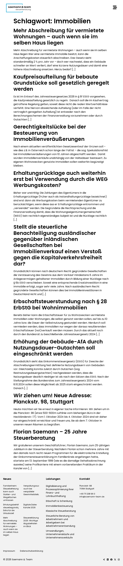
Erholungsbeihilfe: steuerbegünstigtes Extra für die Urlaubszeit (12, 509)
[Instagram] (119, 559)
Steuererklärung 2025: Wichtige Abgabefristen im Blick (31, 522)
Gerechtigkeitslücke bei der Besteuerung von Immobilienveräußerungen (49, 133)
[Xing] (104, 559)
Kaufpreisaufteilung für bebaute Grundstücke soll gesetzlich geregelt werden (61, 83)
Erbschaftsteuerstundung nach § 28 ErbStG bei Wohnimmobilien (60, 304)
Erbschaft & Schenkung (59, 501)
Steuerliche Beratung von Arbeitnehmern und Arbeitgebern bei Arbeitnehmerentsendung (60, 521)
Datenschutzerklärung (32, 550)
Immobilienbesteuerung (59, 506)
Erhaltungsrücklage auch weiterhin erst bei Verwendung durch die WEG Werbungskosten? (60, 179)
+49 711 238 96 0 (87, 493)
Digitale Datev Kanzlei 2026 (30, 506)
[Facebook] (111, 559)
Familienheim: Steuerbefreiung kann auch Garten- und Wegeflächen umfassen (11, 492)
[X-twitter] (115, 559)
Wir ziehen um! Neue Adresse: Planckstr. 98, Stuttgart (52, 398)
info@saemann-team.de (91, 496)
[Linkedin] (108, 559)
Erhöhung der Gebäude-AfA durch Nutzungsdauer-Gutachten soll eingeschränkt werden (58, 347)
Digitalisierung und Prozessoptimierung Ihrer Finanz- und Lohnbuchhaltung (60, 491)
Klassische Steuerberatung (61, 511)
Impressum (9, 550)
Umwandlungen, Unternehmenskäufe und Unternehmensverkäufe (60, 534)
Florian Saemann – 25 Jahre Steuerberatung (50, 434)
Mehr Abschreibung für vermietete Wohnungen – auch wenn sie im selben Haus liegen (58, 36)
